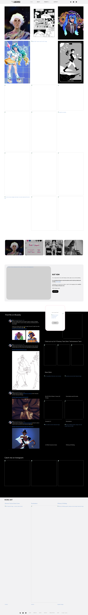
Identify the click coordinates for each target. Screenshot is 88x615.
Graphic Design (60, 604)
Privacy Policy (52, 612)
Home (31, 1)
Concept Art (48, 421)
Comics (6, 604)
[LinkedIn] (76, 1)
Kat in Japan (58, 281)
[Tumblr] (73, 1)
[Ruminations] (74, 410)
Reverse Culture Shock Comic (12, 503)
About (38, 1)
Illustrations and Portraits (72, 396)
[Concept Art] (53, 410)
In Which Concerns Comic (51, 445)
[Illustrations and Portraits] (74, 384)
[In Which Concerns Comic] (53, 433)
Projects (46, 1)
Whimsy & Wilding (70, 445)
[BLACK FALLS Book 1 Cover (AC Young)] (53, 384)
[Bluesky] (70, 1)
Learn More (55, 291)
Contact (56, 1)
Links (58, 612)
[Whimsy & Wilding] (74, 433)
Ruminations (69, 421)
